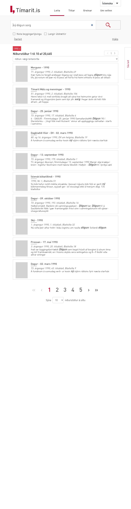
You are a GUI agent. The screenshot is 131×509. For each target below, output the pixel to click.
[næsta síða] (115, 53)
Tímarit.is (28, 10)
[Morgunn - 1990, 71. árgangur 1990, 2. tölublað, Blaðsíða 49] (22, 74)
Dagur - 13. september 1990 (47, 154)
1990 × (16, 48)
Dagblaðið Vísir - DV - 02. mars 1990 (52, 132)
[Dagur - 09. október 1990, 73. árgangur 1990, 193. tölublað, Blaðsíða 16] (22, 205)
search (108, 25)
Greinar (87, 10)
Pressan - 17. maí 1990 (44, 242)
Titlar (71, 10)
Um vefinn (106, 10)
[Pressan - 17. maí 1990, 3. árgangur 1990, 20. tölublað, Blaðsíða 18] (22, 248)
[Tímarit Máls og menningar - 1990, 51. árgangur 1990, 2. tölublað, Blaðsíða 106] (22, 96)
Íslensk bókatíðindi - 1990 (46, 176)
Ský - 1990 (37, 220)
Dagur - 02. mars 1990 (44, 263)
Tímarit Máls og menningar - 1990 (50, 89)
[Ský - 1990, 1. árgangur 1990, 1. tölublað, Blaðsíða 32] (22, 227)
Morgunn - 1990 (40, 67)
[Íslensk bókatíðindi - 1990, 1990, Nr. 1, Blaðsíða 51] (22, 183)
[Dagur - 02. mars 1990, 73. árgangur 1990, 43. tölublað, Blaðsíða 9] (22, 270)
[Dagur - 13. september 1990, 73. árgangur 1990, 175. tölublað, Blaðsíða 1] (22, 161)
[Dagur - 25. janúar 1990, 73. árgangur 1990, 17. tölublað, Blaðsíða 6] (22, 117)
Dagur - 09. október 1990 (45, 198)
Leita (57, 10)
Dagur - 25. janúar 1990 (44, 111)
